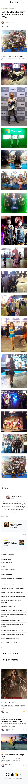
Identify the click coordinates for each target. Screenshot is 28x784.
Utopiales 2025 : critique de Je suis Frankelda (12, 634)
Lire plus (23, 711)
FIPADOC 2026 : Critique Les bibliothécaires (12, 592)
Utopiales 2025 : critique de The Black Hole (12, 630)
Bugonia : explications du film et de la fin (11, 610)
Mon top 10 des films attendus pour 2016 (13, 755)
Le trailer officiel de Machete (11, 703)
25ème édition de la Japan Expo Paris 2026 (12, 584)
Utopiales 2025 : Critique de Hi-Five (10, 638)
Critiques (12, 522)
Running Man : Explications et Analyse (10, 620)
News (2, 8)
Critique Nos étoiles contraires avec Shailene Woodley (10, 543)
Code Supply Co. (19, 778)
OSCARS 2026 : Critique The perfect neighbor (12, 588)
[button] (2, 2)
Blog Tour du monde (6, 562)
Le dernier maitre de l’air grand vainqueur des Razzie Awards (11, 720)
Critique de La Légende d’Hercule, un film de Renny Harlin (16, 526)
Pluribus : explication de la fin (8, 606)
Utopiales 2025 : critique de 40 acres (10, 642)
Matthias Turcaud (8, 764)
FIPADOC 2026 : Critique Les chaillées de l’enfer (13, 596)
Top (5, 8)
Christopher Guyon (9, 22)
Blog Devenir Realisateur (8, 569)
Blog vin (3, 566)
